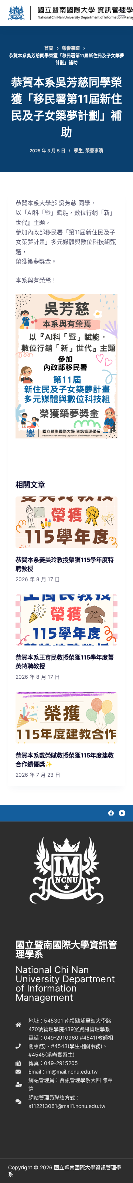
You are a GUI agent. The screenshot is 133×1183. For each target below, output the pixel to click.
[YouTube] (122, 813)
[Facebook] (111, 813)
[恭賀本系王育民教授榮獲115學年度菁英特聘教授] (67, 619)
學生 (78, 150)
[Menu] (121, 13)
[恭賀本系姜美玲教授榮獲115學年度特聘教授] (67, 522)
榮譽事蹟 (94, 150)
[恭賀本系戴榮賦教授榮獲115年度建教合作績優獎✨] (67, 717)
